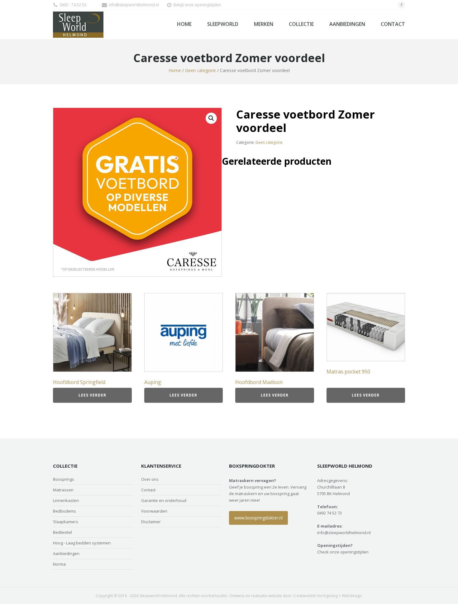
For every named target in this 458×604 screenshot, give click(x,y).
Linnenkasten (66, 501)
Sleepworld (222, 24)
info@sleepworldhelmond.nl (134, 4)
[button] (211, 118)
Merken (263, 24)
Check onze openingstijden (343, 552)
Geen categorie (200, 70)
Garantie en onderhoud (163, 501)
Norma (59, 564)
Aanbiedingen (347, 24)
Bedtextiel (62, 532)
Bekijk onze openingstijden (197, 4)
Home (184, 24)
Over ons (150, 479)
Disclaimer (151, 522)
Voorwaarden (154, 511)
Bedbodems (64, 511)
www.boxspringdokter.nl (258, 518)
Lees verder (92, 395)
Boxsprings (63, 479)
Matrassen (63, 490)
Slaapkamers (65, 522)
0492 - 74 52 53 (73, 4)
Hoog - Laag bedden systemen (82, 543)
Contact (393, 24)
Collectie (301, 24)
